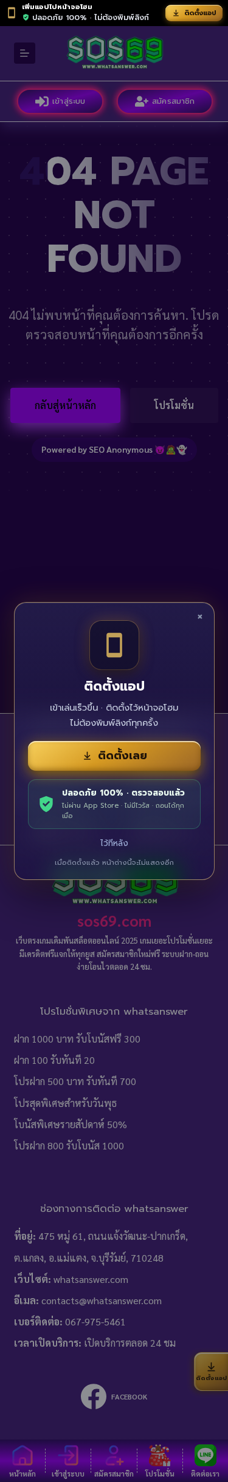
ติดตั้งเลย (122, 755)
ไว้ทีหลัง (114, 843)
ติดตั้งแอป (200, 13)
